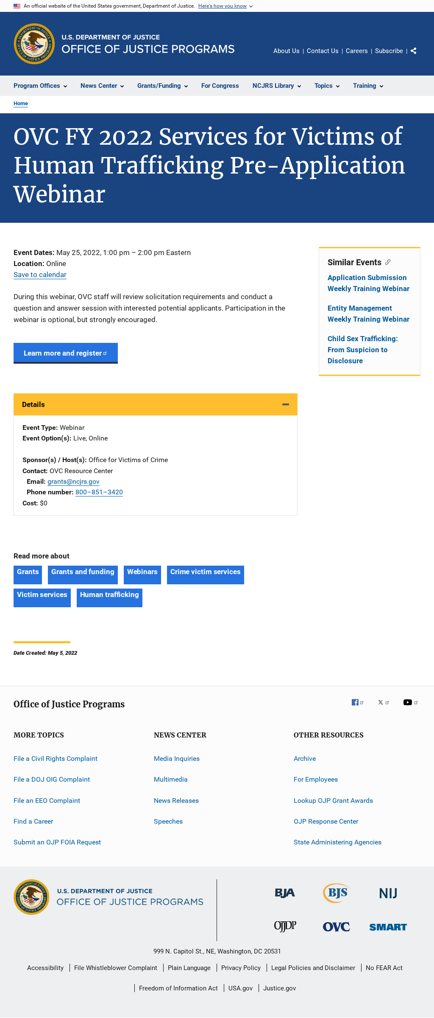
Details (33, 404)
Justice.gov (279, 988)
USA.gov (240, 988)
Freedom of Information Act (178, 988)
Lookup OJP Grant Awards (333, 800)
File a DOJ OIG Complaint (52, 779)
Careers (357, 51)
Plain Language (189, 968)
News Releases (176, 800)
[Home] (148, 44)
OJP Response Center (326, 821)
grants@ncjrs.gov (73, 481)
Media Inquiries (177, 758)
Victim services (42, 594)
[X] (386, 708)
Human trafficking (109, 594)
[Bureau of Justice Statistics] (337, 904)
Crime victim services (205, 571)
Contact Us (323, 51)
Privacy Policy (241, 968)
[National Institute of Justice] (388, 899)
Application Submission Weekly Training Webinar (368, 283)
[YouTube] (412, 708)
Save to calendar (40, 274)
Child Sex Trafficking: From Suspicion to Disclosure (363, 349)
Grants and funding (82, 571)
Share (420, 56)
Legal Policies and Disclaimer (313, 968)
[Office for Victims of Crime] (336, 933)
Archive (305, 758)
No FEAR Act (384, 968)
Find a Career (33, 821)
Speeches (168, 821)
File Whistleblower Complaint (115, 968)
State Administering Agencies (337, 842)
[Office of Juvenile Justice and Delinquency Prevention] (285, 934)
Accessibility (45, 968)
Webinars (142, 571)
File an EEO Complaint (47, 800)
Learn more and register (63, 353)
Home (21, 103)
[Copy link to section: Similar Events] (385, 261)
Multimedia (171, 779)
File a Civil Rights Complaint (55, 758)
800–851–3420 (99, 492)
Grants (28, 571)
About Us (286, 51)
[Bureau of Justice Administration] (285, 899)
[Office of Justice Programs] (34, 44)
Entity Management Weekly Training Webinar (368, 313)
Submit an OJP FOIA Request (57, 842)
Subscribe (389, 51)
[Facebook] (361, 708)
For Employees (316, 779)
